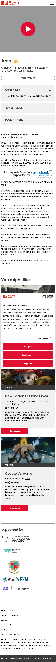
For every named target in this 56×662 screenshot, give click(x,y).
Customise (26, 355)
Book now (15, 431)
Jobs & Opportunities (10, 635)
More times (28, 78)
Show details (42, 338)
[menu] (52, 3)
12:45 (27, 478)
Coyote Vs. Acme (18, 473)
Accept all (28, 346)
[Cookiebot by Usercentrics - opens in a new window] (41, 296)
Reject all (28, 363)
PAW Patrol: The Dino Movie (26, 396)
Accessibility (6, 625)
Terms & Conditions (9, 615)
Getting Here (6, 630)
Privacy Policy (7, 610)
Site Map (5, 620)
